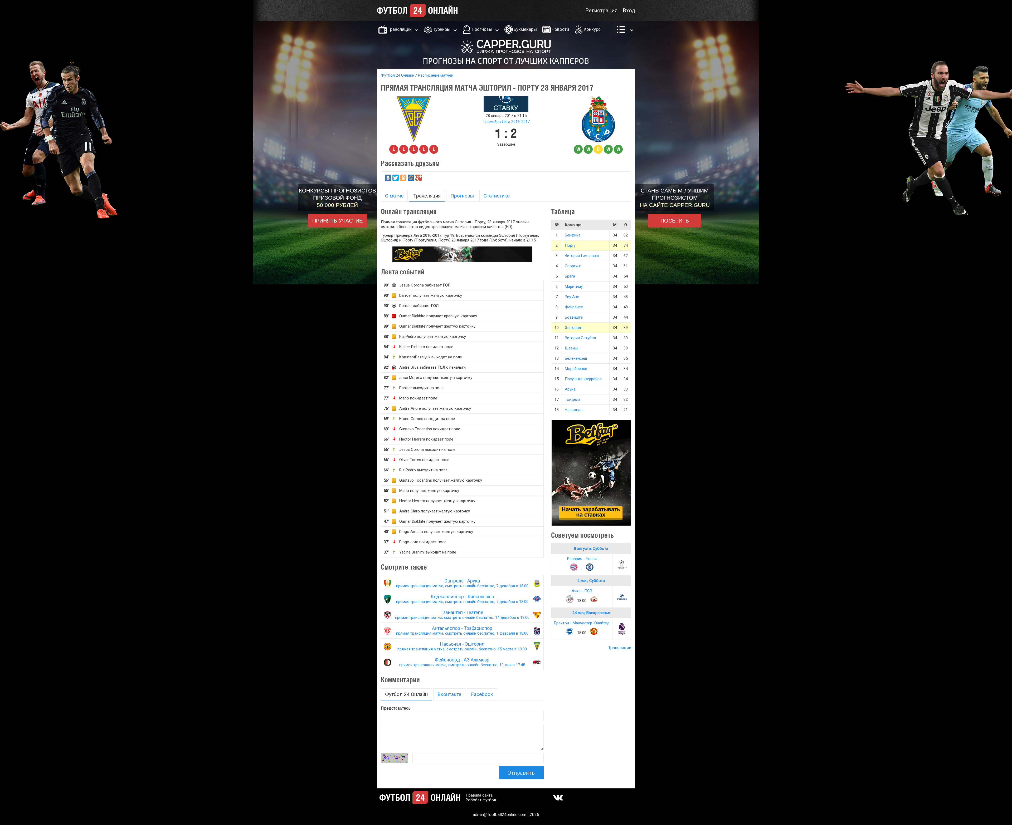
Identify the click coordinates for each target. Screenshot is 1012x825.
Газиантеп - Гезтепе (462, 615)
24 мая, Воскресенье (591, 612)
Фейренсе (574, 307)
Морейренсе (576, 368)
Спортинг (573, 266)
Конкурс (592, 29)
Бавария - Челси (582, 558)
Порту (570, 245)
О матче (394, 196)
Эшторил (573, 327)
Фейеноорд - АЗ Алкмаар (462, 662)
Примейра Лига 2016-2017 (506, 121)
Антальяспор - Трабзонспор (462, 630)
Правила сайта (479, 795)
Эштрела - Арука (462, 583)
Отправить (521, 773)
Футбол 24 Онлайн (397, 75)
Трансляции (400, 29)
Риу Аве (572, 296)
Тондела (572, 399)
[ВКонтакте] (388, 178)
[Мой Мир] (411, 178)
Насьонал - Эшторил (462, 646)
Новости (560, 29)
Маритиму (574, 286)
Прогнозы (482, 29)
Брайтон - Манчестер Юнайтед (582, 623)
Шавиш (571, 348)
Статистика (497, 196)
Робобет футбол (481, 800)
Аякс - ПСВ (582, 591)
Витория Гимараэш (582, 255)
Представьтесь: (396, 708)
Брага (570, 276)
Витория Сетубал (580, 337)
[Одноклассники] (403, 178)
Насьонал (573, 409)
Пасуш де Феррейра (583, 379)
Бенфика (573, 235)
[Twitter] (395, 178)
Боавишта (574, 317)
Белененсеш (576, 358)
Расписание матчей (435, 75)
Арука (570, 389)
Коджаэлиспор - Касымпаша (462, 599)
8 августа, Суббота (591, 548)
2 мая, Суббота (591, 580)
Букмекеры (525, 29)
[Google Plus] (418, 178)
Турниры (441, 29)
